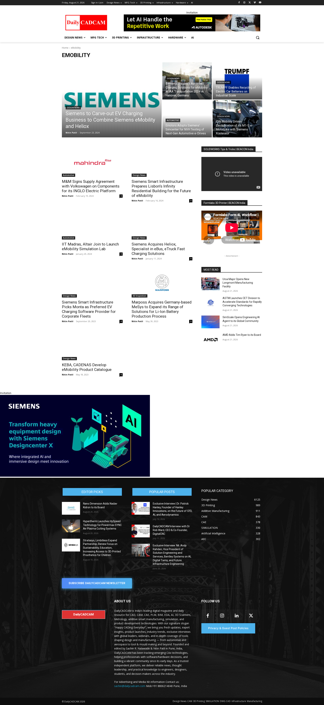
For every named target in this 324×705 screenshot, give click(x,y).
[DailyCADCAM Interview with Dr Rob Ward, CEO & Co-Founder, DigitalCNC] (141, 531)
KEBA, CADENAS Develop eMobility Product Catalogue (87, 367)
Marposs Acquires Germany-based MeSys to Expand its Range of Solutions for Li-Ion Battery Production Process (162, 309)
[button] (257, 37)
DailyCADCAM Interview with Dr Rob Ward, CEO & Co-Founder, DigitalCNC (171, 530)
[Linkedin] (236, 616)
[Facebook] (239, 3)
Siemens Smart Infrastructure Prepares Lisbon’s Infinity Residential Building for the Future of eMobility (161, 188)
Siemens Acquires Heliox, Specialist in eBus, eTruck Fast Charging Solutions (158, 249)
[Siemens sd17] (75, 475)
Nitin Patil (67, 195)
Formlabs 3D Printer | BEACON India (224, 202)
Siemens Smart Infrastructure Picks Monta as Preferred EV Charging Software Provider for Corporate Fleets (89, 309)
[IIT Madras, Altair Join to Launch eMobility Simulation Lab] (92, 224)
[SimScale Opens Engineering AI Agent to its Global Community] (210, 322)
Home (65, 47)
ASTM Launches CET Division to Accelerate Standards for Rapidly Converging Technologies (242, 302)
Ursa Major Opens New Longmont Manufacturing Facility (238, 283)
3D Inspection (139, 296)
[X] (250, 3)
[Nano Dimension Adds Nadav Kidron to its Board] (71, 508)
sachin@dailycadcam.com (129, 686)
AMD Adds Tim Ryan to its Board (242, 334)
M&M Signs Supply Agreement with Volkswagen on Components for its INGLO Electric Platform (90, 186)
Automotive (173, 120)
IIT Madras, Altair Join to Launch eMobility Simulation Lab (90, 246)
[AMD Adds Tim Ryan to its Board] (210, 339)
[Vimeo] (255, 3)
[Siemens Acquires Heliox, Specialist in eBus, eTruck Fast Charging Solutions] (162, 224)
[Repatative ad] (192, 22)
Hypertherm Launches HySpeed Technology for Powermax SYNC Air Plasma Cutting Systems (102, 525)
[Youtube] (260, 3)
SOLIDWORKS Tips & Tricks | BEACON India (228, 149)
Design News (73, 108)
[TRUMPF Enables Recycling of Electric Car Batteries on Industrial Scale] (237, 80)
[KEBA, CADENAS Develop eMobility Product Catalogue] (92, 345)
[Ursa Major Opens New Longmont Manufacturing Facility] (210, 283)
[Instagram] (244, 3)
